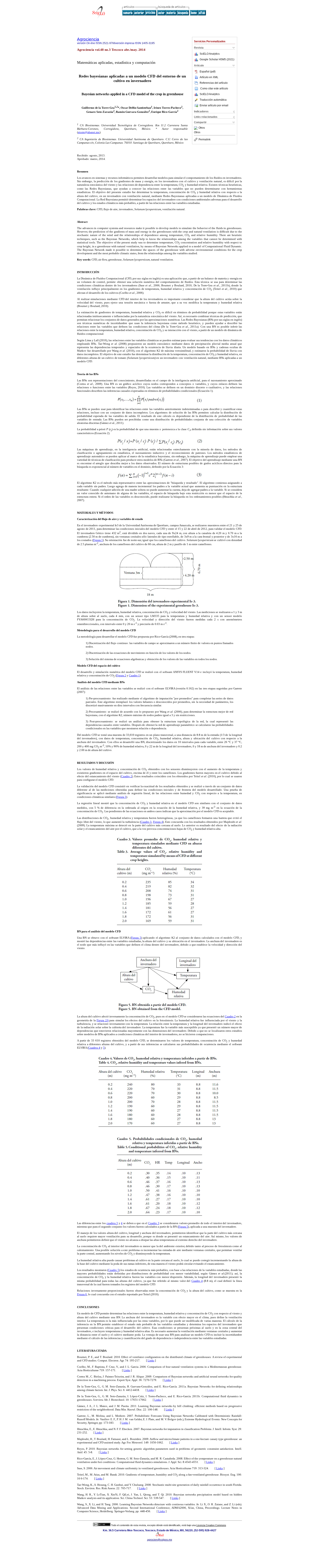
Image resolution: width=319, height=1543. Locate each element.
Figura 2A (102, 1020)
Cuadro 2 (126, 776)
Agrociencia (88, 39)
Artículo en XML (209, 77)
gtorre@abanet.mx (89, 132)
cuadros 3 (112, 1223)
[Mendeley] (196, 128)
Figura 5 (136, 937)
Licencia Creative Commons (211, 1525)
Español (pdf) (207, 71)
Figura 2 (121, 675)
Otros (202, 128)
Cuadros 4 (94, 1047)
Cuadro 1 (134, 675)
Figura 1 (98, 540)
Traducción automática (213, 99)
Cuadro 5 (113, 1270)
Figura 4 (158, 821)
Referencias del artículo (214, 82)
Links (151, 1360)
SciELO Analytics (210, 53)
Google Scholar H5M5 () (217, 59)
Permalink (204, 139)
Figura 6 (82, 1294)
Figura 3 (121, 797)
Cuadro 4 (197, 1280)
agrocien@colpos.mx (159, 1539)
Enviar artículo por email (214, 105)
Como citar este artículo (214, 88)
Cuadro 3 (146, 821)
